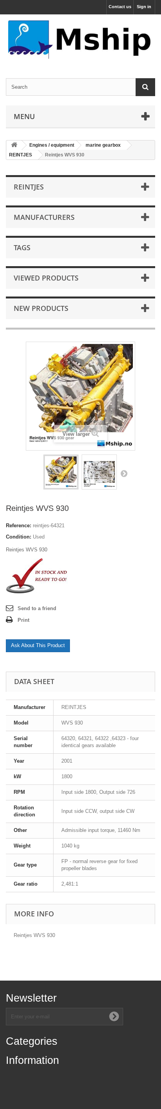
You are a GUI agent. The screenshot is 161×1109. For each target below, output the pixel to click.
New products (41, 308)
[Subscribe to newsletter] (114, 1016)
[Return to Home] (14, 145)
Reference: (18, 525)
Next (124, 473)
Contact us (120, 6)
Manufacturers (44, 217)
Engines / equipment (51, 145)
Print (23, 620)
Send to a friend (37, 608)
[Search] (145, 87)
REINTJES (20, 155)
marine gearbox (103, 145)
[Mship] (80, 39)
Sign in (144, 6)
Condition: (18, 537)
